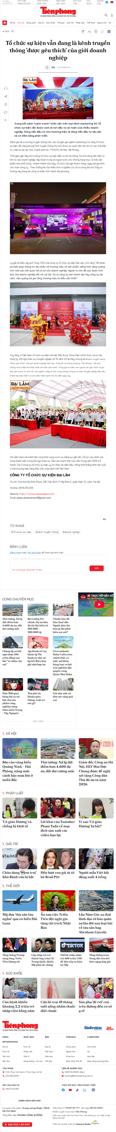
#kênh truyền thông (47, 532)
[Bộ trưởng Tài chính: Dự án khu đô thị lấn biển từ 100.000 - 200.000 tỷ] (38, 610)
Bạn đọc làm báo (19, 1124)
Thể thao (91, 22)
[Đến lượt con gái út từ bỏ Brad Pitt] (58, 858)
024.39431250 (12, 1076)
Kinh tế (21, 22)
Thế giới (61, 22)
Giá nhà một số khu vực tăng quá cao (63, 697)
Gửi (97, 568)
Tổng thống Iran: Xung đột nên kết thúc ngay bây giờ (99, 958)
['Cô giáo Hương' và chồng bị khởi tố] (19, 808)
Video (5, 1037)
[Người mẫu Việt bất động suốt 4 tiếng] (96, 858)
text (89, 31)
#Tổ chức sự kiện (21, 532)
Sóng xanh (31, 22)
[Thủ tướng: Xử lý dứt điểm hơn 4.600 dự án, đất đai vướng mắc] (12, 610)
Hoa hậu (91, 1056)
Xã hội (12, 22)
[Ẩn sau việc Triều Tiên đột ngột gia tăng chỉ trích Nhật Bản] (58, 900)
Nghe (6, 88)
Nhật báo (29, 1037)
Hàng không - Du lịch (33, 1061)
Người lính (102, 22)
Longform (93, 1037)
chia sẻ (83, 31)
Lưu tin (6, 104)
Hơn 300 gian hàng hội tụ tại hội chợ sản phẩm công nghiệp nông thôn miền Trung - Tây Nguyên (12, 703)
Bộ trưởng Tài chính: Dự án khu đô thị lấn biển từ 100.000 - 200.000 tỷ (38, 625)
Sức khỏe (50, 22)
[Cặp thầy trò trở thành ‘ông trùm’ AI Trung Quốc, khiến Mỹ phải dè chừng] (43, 945)
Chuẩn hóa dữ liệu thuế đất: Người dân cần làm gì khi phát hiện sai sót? (62, 625)
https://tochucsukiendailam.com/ (37, 493)
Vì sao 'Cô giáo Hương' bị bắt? (90, 824)
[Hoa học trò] (110, 1028)
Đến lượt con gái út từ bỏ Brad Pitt (57, 874)
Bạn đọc (6, 1061)
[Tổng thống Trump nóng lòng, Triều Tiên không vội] (14, 945)
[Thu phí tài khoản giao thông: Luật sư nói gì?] (38, 684)
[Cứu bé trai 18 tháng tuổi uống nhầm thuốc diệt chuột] (58, 988)
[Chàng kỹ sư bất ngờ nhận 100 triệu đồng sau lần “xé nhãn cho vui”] (12, 642)
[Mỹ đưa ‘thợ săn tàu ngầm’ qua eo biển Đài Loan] (19, 900)
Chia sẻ (6, 96)
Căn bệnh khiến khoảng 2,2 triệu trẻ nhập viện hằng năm (18, 1006)
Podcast (71, 1037)
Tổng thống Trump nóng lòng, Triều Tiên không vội (13, 958)
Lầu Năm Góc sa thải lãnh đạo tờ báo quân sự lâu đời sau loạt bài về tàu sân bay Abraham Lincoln (95, 923)
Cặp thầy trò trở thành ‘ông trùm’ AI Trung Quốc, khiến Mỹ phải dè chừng (42, 959)
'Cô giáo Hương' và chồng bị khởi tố (17, 824)
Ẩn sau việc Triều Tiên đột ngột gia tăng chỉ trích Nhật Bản (56, 921)
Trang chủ (4, 22)
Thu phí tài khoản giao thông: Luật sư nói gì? (36, 698)
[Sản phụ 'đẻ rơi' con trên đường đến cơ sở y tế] (96, 988)
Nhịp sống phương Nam (98, 1061)
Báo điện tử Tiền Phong (58, 12)
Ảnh (47, 1037)
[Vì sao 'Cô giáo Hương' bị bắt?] (96, 808)
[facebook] (107, 2)
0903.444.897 (12, 1089)
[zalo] (86, 1090)
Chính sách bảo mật (30, 1100)
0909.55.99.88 (72, 1072)
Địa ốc (41, 22)
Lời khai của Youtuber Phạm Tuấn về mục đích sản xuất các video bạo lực (58, 828)
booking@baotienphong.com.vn (79, 1076)
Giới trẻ (70, 22)
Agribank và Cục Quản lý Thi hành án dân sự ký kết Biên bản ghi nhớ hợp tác (37, 657)
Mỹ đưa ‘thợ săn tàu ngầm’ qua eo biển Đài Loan (19, 918)
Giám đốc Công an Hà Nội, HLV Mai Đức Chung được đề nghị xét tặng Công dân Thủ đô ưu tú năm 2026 (96, 773)
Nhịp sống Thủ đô (74, 1061)
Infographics (10, 1042)
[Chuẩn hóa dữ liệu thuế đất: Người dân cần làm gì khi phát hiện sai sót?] (63, 610)
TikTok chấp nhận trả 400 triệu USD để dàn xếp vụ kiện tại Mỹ (71, 959)
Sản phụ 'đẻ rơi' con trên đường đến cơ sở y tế (95, 1006)
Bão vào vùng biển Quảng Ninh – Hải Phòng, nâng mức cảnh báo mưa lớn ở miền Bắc (17, 771)
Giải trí (12, 844)
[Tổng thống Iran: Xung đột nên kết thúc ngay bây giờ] (101, 945)
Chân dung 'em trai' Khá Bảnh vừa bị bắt (19, 874)
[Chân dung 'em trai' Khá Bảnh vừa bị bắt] (19, 858)
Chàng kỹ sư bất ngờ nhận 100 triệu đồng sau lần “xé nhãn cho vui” (12, 657)
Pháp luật (80, 22)
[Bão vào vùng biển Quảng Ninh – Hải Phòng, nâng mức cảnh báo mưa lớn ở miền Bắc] (19, 748)
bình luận (102, 31)
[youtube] (112, 2)
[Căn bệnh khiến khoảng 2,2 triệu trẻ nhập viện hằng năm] (19, 988)
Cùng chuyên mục (18, 599)
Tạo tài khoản (34, 552)
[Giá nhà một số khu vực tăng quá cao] (63, 684)
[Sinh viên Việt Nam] (93, 1028)
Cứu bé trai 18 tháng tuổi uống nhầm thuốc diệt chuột (58, 1006)
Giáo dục (49, 1056)
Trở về (6, 120)
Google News (109, 31)
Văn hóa (6, 1056)
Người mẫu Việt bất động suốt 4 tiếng (94, 874)
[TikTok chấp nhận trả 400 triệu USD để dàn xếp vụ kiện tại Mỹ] (72, 945)
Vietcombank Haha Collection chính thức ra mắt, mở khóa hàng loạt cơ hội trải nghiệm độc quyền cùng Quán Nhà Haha (62, 662)
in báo (96, 31)
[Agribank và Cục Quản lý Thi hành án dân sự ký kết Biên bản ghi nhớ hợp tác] (38, 642)
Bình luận (6, 112)
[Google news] (94, 1090)
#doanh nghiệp (71, 532)
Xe (110, 22)
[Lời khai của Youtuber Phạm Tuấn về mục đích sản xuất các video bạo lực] (58, 808)
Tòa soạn (7, 1068)
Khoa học (70, 1056)
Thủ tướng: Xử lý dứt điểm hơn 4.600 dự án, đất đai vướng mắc (12, 623)
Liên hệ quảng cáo (72, 1068)
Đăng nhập (15, 552)
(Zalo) (82, 1072)
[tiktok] (79, 1090)
